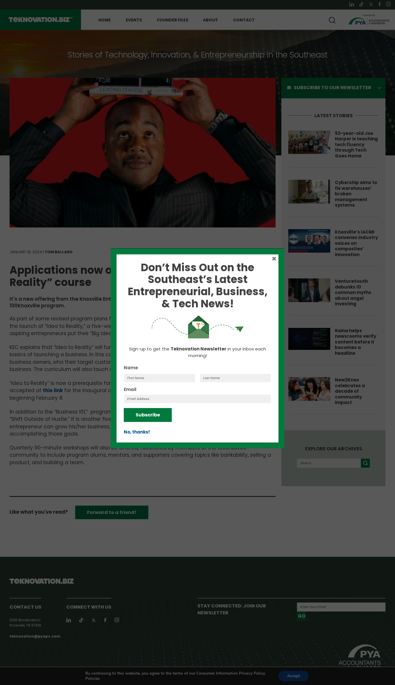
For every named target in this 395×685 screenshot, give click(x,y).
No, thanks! (137, 432)
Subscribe (148, 415)
